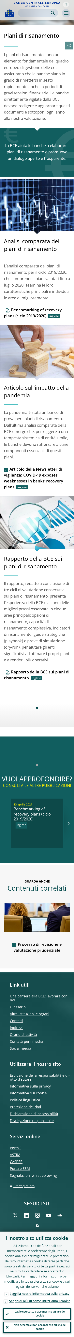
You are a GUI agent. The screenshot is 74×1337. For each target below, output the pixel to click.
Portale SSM (20, 1169)
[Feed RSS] (37, 1225)
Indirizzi (16, 1028)
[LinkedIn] (26, 1215)
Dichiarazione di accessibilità (34, 1114)
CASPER (16, 1162)
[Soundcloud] (59, 1215)
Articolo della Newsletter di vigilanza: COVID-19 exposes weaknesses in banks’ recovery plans (33, 478)
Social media (20, 1048)
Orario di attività (23, 1035)
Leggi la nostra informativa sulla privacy (39, 1294)
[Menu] (66, 13)
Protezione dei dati (25, 1107)
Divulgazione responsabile (32, 1121)
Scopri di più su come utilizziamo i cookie (39, 1301)
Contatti (16, 1021)
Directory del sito (24, 1186)
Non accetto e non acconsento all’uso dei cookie (40, 1327)
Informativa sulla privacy (30, 1086)
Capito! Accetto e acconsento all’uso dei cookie (40, 1314)
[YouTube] (48, 1215)
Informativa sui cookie (28, 1093)
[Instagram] (37, 1215)
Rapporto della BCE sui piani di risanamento (36, 675)
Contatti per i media (26, 1042)
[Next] (68, 823)
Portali (15, 1148)
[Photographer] (70, 227)
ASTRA (15, 1155)
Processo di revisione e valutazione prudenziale (38, 948)
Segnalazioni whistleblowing (33, 1176)
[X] (15, 1215)
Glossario (18, 1007)
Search (53, 12)
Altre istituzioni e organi (29, 1014)
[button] (66, 4)
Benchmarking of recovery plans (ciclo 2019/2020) (33, 313)
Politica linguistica (25, 1100)
